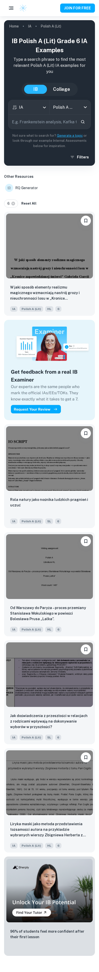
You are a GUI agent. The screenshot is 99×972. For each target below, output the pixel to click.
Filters (83, 157)
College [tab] (61, 89)
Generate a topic (70, 135)
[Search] (82, 122)
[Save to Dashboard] (86, 221)
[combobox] (28, 107)
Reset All (29, 203)
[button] (11, 203)
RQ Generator (26, 188)
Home (14, 26)
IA (29, 26)
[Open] (85, 107)
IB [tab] (35, 89)
